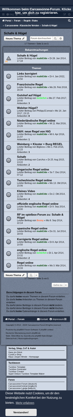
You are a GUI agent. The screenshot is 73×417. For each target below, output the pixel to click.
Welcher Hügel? (27, 107)
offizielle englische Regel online (37, 203)
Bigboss (41, 147)
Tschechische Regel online (34, 180)
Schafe (21, 156)
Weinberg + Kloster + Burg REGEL (40, 144)
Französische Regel (30, 84)
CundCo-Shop (14, 354)
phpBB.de (36, 333)
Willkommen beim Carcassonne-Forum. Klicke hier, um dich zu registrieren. (36, 10)
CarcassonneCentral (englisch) (22, 386)
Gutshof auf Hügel (29, 95)
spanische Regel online (32, 228)
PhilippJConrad (45, 110)
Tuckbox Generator (17, 369)
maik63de (42, 58)
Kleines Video (26, 191)
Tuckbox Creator (16, 371)
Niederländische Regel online (36, 120)
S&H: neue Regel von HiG (34, 131)
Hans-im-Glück (15, 352)
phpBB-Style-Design (43, 336)
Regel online (25, 262)
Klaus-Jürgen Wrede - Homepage (23, 357)
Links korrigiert (27, 73)
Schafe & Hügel (15, 33)
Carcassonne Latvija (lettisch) (22, 388)
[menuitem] (69, 20)
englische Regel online (32, 250)
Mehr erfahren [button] (25, 403)
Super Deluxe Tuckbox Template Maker (26, 374)
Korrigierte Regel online (32, 239)
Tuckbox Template (16, 367)
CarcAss (41, 159)
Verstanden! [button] (21, 412)
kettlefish (42, 98)
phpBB (20, 330)
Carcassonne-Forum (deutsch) (22, 384)
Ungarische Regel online (33, 169)
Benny (40, 220)
